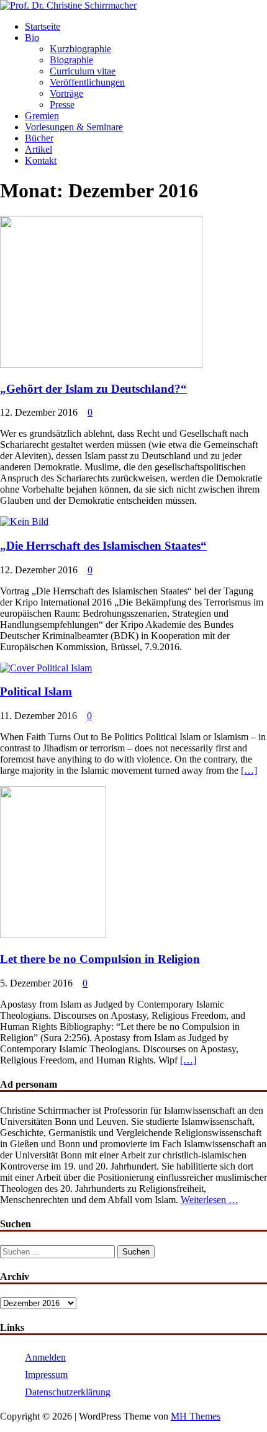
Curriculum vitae (82, 71)
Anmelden (45, 1357)
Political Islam (36, 691)
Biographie (71, 60)
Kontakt (41, 160)
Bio (32, 37)
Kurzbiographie (80, 48)
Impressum (46, 1374)
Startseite (42, 26)
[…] (249, 770)
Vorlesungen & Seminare (74, 127)
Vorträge (66, 93)
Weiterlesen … (209, 1199)
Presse (62, 104)
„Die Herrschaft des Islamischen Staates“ (103, 545)
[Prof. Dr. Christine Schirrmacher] (68, 5)
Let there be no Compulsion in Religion (100, 958)
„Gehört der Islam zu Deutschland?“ (93, 388)
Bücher (39, 138)
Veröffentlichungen (87, 82)
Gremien (42, 115)
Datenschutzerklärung (68, 1392)
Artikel (38, 149)
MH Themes (195, 1416)
